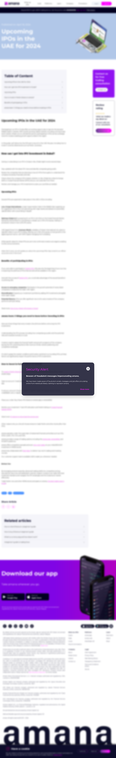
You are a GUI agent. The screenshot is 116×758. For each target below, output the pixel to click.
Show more (84, 389)
